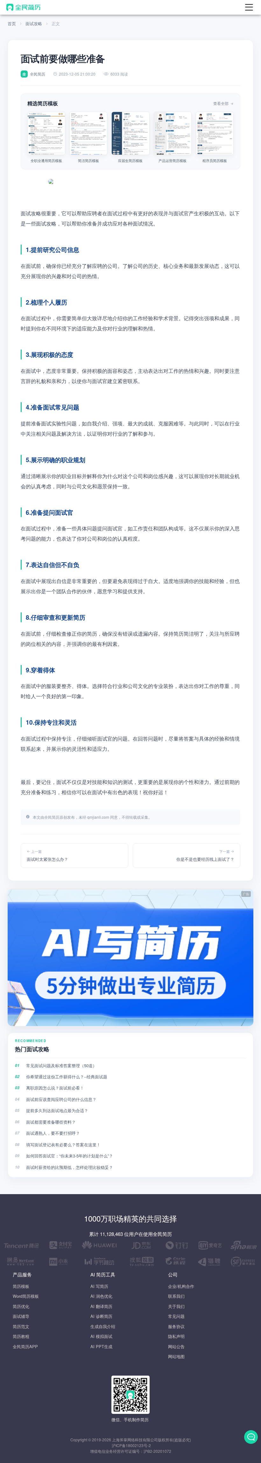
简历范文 (21, 1326)
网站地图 (176, 1356)
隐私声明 (176, 1336)
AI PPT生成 (101, 1346)
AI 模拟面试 (101, 1336)
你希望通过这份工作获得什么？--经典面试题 (66, 1077)
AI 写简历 (99, 1286)
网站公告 (176, 1346)
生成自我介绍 (102, 1326)
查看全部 (221, 103)
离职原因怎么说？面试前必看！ (55, 1088)
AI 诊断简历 (101, 1316)
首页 (12, 23)
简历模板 (21, 1286)
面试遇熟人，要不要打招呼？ (53, 1133)
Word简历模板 (26, 1296)
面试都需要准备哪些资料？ (51, 1122)
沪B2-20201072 (157, 1451)
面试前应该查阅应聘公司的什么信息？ (61, 1099)
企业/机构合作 (181, 1286)
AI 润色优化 (101, 1296)
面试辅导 (21, 1316)
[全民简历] (23, 7)
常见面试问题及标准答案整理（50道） (61, 1065)
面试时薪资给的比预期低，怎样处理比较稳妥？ (69, 1167)
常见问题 (176, 1316)
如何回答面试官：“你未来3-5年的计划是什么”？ (69, 1156)
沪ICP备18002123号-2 (131, 1445)
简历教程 (21, 1336)
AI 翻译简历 (101, 1306)
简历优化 (21, 1306)
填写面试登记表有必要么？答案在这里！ (63, 1145)
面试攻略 (33, 23)
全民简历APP (25, 1346)
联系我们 (176, 1296)
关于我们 (176, 1306)
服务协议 (176, 1326)
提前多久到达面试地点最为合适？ (57, 1110)
